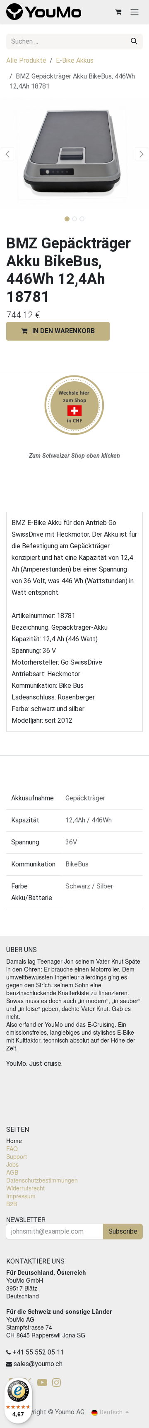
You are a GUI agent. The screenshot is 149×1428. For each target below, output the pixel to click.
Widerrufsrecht (25, 1188)
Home (14, 1140)
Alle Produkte (26, 60)
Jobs (12, 1164)
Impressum (21, 1196)
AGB (12, 1172)
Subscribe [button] (122, 1231)
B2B (11, 1204)
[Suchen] (134, 41)
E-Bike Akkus (75, 60)
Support (16, 1156)
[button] (7, 153)
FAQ (12, 1148)
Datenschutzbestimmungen (42, 1180)
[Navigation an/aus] (134, 11)
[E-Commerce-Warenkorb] (118, 11)
